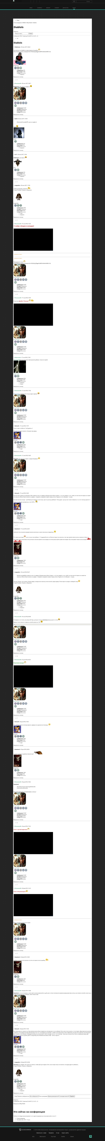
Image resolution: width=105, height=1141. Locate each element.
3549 (24, 444)
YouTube (35, 1)
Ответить (16, 31)
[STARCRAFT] (56, 5)
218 (24, 172)
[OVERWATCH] (39, 5)
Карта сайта (65, 1133)
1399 (24, 560)
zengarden (17, 185)
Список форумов (18, 22)
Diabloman (17, 47)
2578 (24, 207)
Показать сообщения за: (23, 1096)
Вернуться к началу (18, 77)
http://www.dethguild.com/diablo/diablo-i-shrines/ (25, 792)
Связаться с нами (41, 1133)
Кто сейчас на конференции (29, 1111)
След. (16, 1096)
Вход (18, 20)
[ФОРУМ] (74, 5)
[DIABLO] (31, 5)
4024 (24, 378)
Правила (51, 1133)
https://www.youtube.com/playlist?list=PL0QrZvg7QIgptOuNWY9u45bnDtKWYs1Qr (32, 51)
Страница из (26, 36)
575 (24, 143)
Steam (41, 1)
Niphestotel (18, 357)
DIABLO (24, 22)
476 (24, 70)
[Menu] (74, 1)
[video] (52, 249)
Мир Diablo (29, 22)
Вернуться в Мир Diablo (19, 1103)
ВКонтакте (32, 1)
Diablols (18, 27)
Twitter (38, 1)
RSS (29, 1)
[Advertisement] (52, 14)
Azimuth (17, 426)
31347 (24, 108)
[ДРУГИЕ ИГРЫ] (65, 5)
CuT (16, 154)
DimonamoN (18, 83)
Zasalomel (17, 529)
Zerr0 (16, 118)
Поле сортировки (43, 1096)
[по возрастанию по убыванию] (67, 1096)
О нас (57, 1133)
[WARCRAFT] (48, 5)
